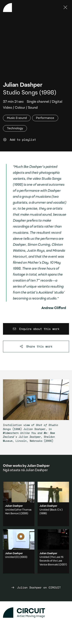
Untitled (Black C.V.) (51, 510)
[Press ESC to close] (65, 7)
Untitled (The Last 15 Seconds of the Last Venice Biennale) (51, 561)
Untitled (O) (12, 557)
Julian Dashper (22, 85)
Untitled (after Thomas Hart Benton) (18, 504)
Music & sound (17, 117)
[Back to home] (7, 7)
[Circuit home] (36, 612)
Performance (45, 117)
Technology (15, 128)
